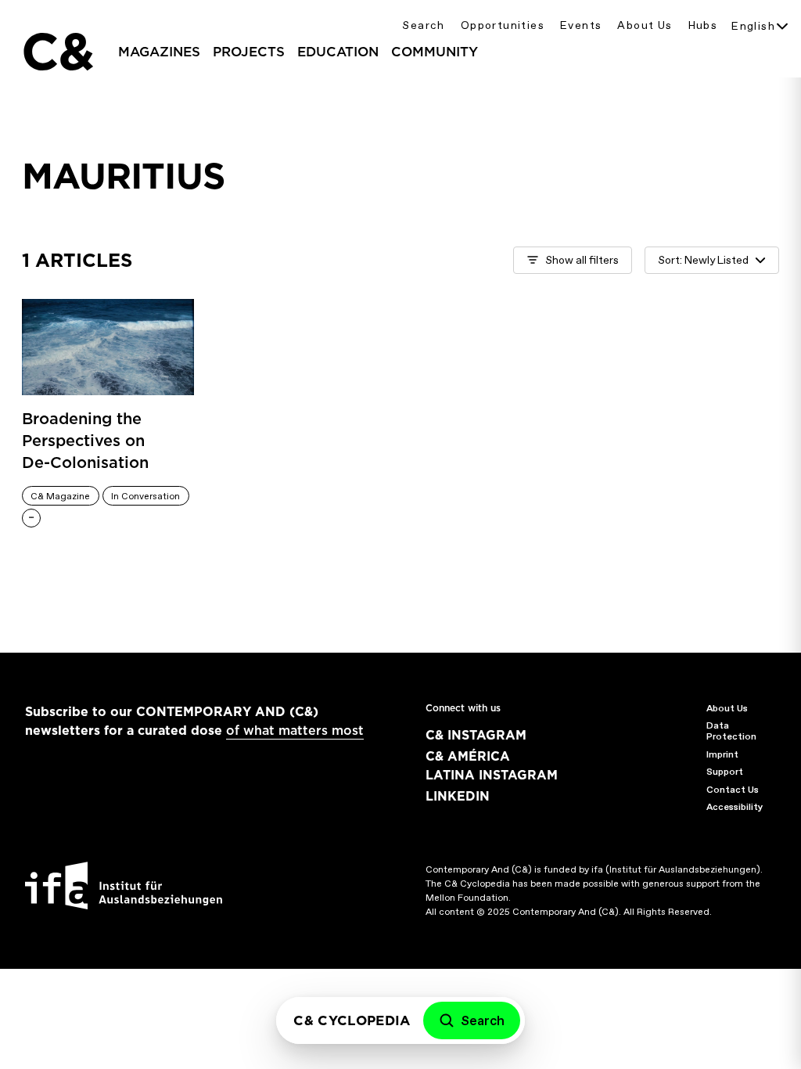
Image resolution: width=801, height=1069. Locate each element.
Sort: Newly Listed (703, 260)
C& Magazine (60, 496)
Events (581, 25)
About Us (644, 25)
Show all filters (582, 260)
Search (423, 25)
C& (57, 51)
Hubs (703, 25)
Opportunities (502, 25)
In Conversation (145, 496)
